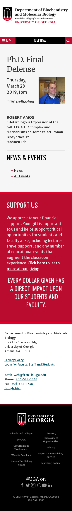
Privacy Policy (14, 360)
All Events (22, 176)
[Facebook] (22, 485)
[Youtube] (44, 485)
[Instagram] (33, 485)
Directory (50, 433)
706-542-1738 (22, 384)
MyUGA (21, 439)
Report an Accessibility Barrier (50, 455)
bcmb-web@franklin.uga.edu (25, 375)
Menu (9, 40)
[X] (27, 485)
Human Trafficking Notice (21, 463)
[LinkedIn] (50, 485)
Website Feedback (21, 455)
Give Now (40, 40)
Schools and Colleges (21, 433)
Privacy (51, 447)
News (18, 170)
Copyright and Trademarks (21, 447)
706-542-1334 (26, 379)
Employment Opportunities (50, 440)
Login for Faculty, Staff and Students (29, 364)
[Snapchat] (39, 485)
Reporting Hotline (51, 463)
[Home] (36, 18)
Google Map (12, 388)
